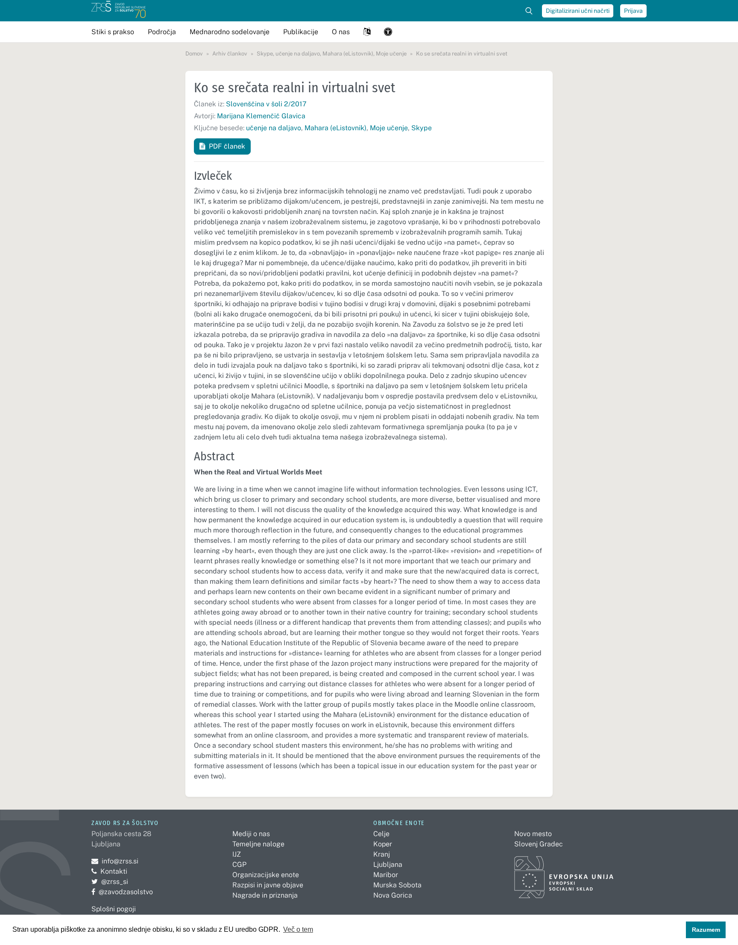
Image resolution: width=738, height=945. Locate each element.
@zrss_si (109, 882)
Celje (381, 834)
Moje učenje (389, 128)
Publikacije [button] (300, 32)
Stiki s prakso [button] (112, 32)
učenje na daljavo (273, 128)
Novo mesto (533, 834)
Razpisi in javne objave (267, 885)
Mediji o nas (251, 834)
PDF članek (227, 146)
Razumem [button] (706, 929)
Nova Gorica (392, 895)
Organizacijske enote (265, 875)
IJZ (236, 854)
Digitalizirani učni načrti (577, 10)
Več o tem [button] (298, 929)
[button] (366, 32)
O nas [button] (341, 32)
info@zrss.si (114, 861)
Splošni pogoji (113, 909)
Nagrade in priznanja (265, 895)
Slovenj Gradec (538, 844)
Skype (421, 128)
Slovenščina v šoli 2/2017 (266, 104)
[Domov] (118, 10)
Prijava (633, 10)
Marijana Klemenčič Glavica (261, 116)
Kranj (381, 854)
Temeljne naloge (258, 844)
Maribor (385, 875)
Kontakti (113, 871)
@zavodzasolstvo (122, 892)
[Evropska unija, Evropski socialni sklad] (564, 873)
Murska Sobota (397, 885)
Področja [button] (162, 32)
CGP (239, 864)
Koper (382, 844)
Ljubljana (387, 864)
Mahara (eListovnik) (335, 128)
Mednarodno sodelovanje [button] (229, 32)
